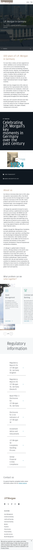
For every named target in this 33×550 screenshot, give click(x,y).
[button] (31, 540)
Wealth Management (9, 536)
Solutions (5, 48)
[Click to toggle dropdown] (30, 49)
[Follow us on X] (8, 504)
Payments (6, 526)
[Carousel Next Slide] (11, 333)
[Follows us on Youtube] (18, 504)
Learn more (8, 321)
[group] (8, 333)
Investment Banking (8, 521)
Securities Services (8, 534)
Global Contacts (23, 483)
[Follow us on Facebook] (11, 504)
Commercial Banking (9, 516)
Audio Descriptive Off (12, 178)
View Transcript (10, 174)
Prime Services (7, 529)
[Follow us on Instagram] (15, 504)
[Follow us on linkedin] (4, 504)
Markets (6, 524)
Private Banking (7, 531)
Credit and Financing (8, 519)
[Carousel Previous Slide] (5, 333)
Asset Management (8, 514)
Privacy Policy (5, 548)
